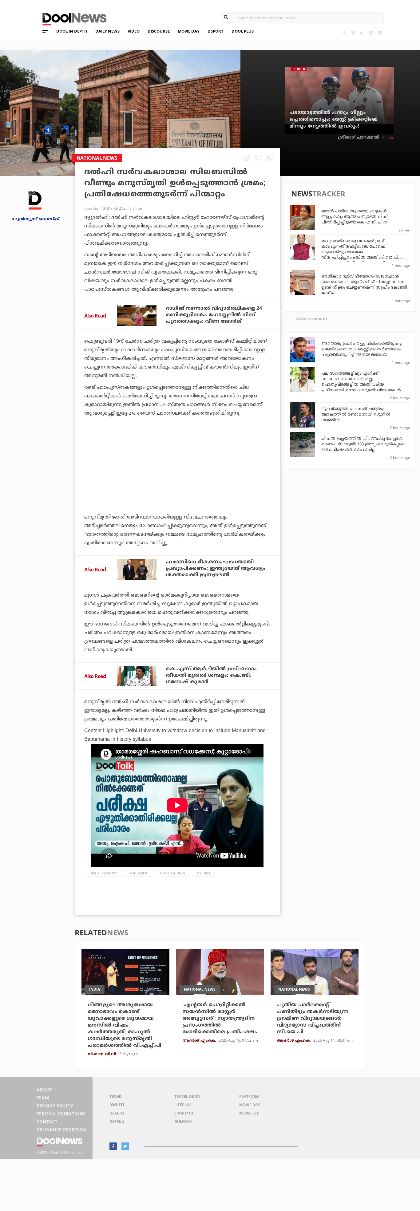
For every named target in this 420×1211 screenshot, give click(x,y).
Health (116, 1113)
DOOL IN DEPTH (71, 31)
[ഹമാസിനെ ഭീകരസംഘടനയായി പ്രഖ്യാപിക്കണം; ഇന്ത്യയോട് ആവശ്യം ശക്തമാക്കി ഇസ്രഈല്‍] (137, 569)
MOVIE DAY (189, 31)
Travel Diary (187, 1096)
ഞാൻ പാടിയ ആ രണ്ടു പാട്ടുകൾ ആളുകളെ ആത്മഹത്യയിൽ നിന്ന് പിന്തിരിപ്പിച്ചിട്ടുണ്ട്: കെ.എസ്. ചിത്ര (354, 217)
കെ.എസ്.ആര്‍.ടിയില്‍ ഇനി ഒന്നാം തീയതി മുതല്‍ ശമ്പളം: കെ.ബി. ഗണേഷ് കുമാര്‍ (211, 675)
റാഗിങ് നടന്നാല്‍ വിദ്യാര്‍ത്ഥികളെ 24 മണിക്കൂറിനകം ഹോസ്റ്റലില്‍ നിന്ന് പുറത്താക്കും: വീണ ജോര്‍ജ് (214, 315)
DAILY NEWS (107, 31)
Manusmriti (139, 873)
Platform (249, 1096)
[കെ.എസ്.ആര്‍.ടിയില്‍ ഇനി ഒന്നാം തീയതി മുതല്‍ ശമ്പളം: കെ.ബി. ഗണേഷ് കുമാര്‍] (137, 676)
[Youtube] (380, 33)
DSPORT (216, 31)
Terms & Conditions (61, 1114)
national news (172, 873)
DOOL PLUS (243, 31)
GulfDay (183, 1121)
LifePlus (183, 1104)
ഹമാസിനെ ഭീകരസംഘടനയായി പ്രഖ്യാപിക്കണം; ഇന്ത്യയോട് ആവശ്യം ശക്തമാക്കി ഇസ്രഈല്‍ (216, 568)
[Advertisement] (177, 482)
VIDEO (134, 31)
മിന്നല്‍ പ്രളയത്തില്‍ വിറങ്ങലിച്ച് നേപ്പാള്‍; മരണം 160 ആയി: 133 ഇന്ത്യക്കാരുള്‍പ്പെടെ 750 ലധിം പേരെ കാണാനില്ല (362, 444)
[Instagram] (362, 33)
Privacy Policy (55, 1106)
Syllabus (204, 873)
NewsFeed (249, 1113)
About (44, 1090)
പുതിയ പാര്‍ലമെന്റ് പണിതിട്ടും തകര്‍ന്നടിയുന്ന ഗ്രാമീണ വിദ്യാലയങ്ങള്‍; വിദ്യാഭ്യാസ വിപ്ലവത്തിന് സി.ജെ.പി (312, 1018)
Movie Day (249, 1104)
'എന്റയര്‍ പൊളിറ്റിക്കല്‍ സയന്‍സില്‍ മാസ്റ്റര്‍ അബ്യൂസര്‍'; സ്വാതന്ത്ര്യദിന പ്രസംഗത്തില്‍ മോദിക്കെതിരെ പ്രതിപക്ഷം (219, 1018)
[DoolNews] (71, 18)
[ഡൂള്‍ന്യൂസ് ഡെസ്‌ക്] (35, 200)
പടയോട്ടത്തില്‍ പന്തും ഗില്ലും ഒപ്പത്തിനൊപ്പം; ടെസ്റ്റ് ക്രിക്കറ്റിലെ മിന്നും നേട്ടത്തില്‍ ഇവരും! (333, 119)
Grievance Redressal (62, 1130)
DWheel (117, 1104)
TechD (115, 1096)
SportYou (184, 1113)
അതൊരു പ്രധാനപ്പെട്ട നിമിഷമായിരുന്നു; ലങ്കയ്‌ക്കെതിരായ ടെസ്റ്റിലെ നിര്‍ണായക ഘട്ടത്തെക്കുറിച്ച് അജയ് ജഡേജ (361, 349)
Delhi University (104, 873)
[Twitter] (353, 33)
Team (43, 1098)
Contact (47, 1122)
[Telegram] (371, 33)
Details (117, 1121)
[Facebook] (344, 33)
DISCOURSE (159, 31)
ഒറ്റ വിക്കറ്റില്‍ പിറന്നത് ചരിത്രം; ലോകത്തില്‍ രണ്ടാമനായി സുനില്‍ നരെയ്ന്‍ (355, 415)
